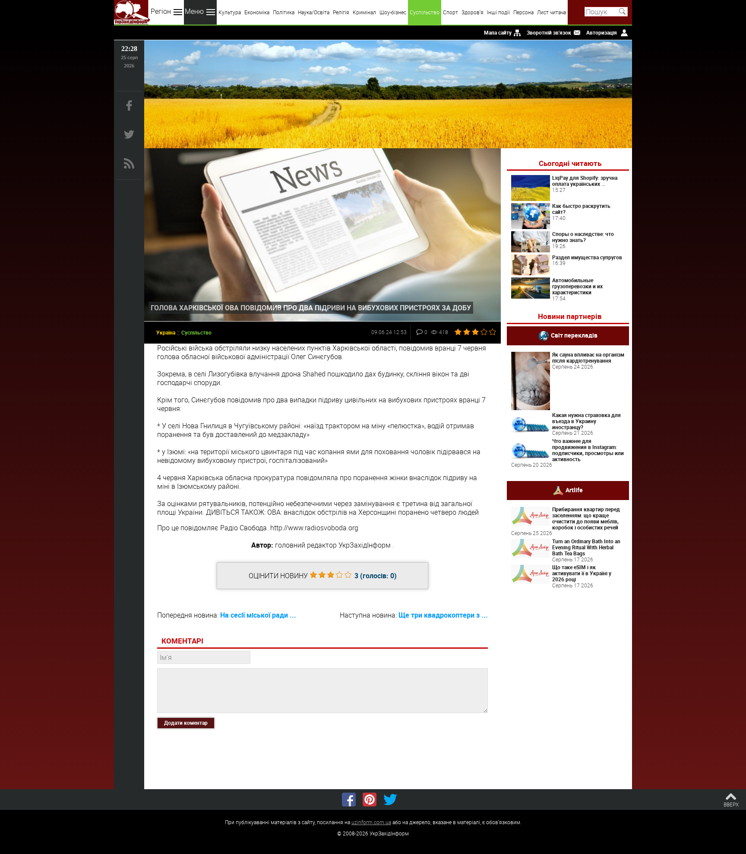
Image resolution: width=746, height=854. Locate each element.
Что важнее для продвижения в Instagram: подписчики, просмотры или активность (588, 449)
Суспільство (424, 12)
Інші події (498, 12)
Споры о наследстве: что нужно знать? (583, 236)
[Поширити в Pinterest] (369, 799)
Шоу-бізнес (392, 12)
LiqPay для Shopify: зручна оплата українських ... (584, 180)
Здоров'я (473, 12)
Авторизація (601, 32)
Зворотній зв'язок (549, 32)
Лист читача (551, 12)
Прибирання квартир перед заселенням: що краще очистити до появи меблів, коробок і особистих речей (586, 518)
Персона (523, 12)
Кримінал (364, 12)
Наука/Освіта (313, 12)
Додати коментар (186, 722)
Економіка (256, 12)
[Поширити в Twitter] (390, 799)
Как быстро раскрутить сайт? (581, 208)
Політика (283, 12)
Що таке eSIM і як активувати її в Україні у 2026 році (581, 573)
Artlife (574, 490)
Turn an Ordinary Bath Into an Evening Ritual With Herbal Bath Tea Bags (586, 547)
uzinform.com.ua (371, 822)
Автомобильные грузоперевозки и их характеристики (577, 286)
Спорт (450, 12)
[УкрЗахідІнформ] (132, 12)
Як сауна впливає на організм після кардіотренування (588, 357)
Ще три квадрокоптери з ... (443, 615)
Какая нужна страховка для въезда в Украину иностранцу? (586, 420)
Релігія (341, 12)
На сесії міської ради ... (258, 615)
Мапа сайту (498, 32)
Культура (229, 12)
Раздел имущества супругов (587, 257)
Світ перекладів (574, 335)
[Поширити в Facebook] (349, 799)
